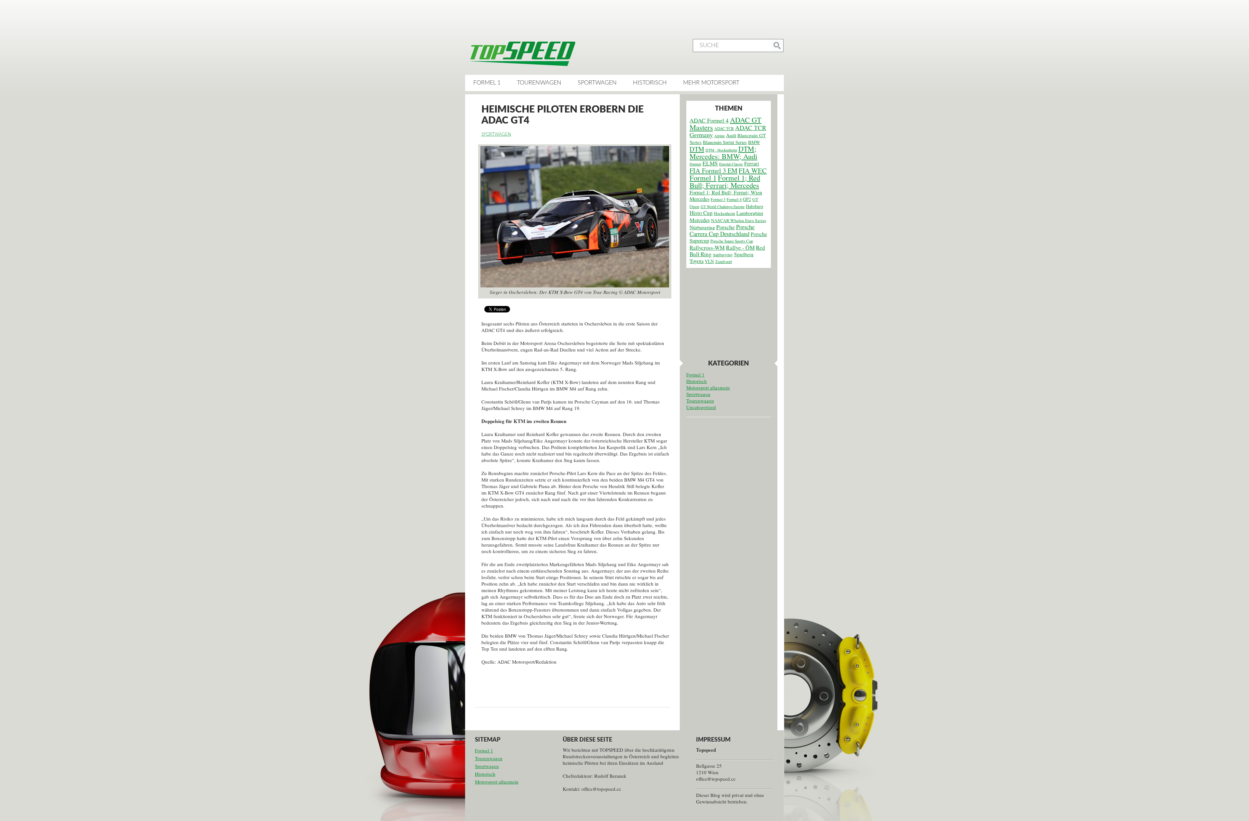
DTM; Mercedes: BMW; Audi (723, 152)
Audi (731, 135)
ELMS (710, 163)
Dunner (695, 163)
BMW (754, 142)
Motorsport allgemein (708, 387)
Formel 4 (734, 199)
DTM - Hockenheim (721, 149)
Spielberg (744, 254)
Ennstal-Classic (731, 163)
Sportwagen (597, 83)
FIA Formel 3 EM (713, 170)
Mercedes (700, 220)
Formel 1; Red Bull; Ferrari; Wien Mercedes (726, 196)
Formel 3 (718, 199)
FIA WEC (753, 170)
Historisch (650, 83)
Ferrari (751, 163)
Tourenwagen (539, 83)
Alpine (719, 135)
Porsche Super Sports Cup (731, 241)
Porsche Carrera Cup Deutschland (722, 230)
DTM (697, 149)
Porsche (725, 227)
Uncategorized (701, 407)
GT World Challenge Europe (723, 206)
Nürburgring (702, 227)
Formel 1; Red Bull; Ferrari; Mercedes (725, 181)
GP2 (747, 199)
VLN (709, 261)
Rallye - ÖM (740, 247)
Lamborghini (749, 213)
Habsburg (754, 206)
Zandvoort (723, 261)
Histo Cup (701, 213)
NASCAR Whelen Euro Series (738, 220)
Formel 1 (487, 83)
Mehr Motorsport (711, 83)
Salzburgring (723, 254)
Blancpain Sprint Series (725, 142)
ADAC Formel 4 (709, 120)
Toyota (697, 261)
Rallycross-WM (707, 247)
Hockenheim (724, 213)
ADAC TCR (724, 128)
